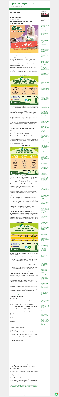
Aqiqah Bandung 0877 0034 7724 (24, 4)
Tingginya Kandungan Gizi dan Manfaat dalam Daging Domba (45, 89)
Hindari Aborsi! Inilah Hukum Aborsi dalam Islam (45, 317)
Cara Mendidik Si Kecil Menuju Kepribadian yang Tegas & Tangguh (44, 249)
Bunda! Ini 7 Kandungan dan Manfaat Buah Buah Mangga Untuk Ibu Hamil (45, 209)
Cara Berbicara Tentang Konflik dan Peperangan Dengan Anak (44, 220)
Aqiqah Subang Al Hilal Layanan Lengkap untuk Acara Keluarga (45, 76)
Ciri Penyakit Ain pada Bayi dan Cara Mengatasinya (44, 327)
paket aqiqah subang (16, 387)
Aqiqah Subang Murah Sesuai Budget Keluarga (45, 71)
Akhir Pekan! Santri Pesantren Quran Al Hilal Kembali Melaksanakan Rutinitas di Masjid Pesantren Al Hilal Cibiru (45, 54)
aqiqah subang (21, 385)
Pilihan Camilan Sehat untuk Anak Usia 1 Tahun (44, 303)
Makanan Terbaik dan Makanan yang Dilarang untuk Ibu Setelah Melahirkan (45, 146)
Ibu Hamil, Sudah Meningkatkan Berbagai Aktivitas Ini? (44, 323)
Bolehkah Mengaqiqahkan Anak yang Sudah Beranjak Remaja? (44, 41)
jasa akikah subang (35, 385)
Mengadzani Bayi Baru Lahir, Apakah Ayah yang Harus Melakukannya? (45, 309)
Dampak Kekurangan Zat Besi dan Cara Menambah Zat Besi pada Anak (45, 306)
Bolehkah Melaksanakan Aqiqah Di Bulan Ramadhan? (45, 296)
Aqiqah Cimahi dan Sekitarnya (21, 8)
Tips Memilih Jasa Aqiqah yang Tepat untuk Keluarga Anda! (44, 246)
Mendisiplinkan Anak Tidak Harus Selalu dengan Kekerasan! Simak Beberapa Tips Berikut (44, 224)
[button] (56, 394)
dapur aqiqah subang (27, 385)
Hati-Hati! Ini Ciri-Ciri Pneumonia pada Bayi (44, 105)
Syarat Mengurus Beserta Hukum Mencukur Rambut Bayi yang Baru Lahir (44, 119)
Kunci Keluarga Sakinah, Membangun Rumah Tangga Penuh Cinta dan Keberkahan (45, 68)
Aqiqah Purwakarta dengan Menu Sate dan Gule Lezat (44, 80)
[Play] (42, 16)
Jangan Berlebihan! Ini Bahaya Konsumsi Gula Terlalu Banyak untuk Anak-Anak (45, 143)
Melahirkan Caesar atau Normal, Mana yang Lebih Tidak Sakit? (44, 278)
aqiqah (25, 377)
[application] (45, 15)
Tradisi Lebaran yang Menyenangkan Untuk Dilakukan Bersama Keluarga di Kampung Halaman (45, 175)
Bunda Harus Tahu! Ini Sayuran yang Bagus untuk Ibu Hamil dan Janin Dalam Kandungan (45, 128)
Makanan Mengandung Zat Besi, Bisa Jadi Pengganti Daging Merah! (44, 264)
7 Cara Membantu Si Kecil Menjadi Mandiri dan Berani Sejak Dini (44, 171)
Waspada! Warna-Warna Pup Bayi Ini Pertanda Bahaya (44, 287)
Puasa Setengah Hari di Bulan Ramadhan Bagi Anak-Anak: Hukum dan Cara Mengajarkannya (45, 183)
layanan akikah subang (20, 386)
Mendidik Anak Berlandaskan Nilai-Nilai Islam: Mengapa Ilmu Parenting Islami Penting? (45, 231)
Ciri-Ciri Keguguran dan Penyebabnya (44, 256)
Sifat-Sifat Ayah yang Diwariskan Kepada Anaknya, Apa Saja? (45, 239)
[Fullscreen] (48, 16)
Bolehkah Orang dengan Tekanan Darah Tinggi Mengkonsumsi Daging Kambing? (44, 150)
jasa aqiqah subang (13, 386)
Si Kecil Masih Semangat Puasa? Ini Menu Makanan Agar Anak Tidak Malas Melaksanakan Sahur (44, 179)
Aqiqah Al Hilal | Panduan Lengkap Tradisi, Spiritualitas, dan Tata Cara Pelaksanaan (45, 98)
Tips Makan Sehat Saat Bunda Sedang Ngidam (45, 301)
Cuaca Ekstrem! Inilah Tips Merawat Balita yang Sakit (44, 212)
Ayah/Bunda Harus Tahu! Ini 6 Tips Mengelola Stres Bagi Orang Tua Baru (45, 50)
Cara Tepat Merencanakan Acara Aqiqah (44, 131)
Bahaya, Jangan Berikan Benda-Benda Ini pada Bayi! (44, 315)
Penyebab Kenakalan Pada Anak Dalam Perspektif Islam (45, 189)
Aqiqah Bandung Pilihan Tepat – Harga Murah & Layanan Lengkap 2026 (45, 23)
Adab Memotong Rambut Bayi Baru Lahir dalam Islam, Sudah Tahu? (45, 139)
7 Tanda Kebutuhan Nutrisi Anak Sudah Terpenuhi (44, 168)
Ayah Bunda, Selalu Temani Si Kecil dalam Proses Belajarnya (45, 62)
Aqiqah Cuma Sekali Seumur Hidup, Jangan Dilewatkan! (45, 74)
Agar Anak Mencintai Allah (44, 66)
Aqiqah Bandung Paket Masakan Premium (44, 44)
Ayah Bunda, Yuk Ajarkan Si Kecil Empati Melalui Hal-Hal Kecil (45, 59)
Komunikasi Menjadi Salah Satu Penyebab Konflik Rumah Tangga (45, 275)
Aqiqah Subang (15, 17)
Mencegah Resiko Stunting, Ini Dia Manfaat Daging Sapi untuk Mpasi (45, 290)
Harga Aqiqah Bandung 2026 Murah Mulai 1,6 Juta (45, 28)
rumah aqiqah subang (23, 387)
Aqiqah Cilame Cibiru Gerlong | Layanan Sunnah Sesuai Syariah (45, 91)
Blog (28, 8)
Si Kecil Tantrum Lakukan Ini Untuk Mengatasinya (45, 201)
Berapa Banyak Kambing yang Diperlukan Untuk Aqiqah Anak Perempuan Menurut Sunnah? (45, 192)
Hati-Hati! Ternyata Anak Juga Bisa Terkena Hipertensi (45, 196)
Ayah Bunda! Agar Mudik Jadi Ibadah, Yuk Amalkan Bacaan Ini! (45, 101)
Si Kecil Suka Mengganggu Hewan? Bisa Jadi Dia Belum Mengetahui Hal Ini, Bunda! (45, 95)
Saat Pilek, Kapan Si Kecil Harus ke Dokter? (44, 313)
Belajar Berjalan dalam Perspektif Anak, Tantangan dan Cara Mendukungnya (44, 243)
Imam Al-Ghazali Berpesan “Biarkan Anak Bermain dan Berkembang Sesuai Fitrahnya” (45, 112)
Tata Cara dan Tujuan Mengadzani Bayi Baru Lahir (45, 107)
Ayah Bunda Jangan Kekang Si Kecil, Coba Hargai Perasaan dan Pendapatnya (45, 47)
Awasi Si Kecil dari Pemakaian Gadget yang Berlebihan (45, 64)
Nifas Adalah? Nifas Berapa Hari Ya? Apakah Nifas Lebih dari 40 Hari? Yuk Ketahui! (45, 320)
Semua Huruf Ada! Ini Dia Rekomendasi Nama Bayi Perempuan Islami (44, 258)
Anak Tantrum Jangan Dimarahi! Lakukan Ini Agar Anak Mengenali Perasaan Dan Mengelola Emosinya (45, 165)
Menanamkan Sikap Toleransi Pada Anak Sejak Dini (45, 203)
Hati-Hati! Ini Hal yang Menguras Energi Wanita (44, 187)
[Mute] (47, 16)
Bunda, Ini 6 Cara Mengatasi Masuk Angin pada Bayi (45, 215)
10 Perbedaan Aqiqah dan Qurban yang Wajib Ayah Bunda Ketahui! (44, 154)
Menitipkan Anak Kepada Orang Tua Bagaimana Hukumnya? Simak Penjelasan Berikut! (45, 158)
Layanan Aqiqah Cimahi (18, 294)
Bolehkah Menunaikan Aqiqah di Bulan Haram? (45, 198)
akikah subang (16, 385)
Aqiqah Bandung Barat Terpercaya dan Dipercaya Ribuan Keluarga (44, 86)
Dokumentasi (33, 8)
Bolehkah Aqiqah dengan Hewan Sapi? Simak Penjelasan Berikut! (45, 136)
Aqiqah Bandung (12, 8)
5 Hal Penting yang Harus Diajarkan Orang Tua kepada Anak (44, 115)
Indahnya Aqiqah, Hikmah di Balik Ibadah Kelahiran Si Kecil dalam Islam (45, 31)
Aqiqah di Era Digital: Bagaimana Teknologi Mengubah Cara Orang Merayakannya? (44, 236)
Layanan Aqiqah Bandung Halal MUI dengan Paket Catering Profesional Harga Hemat (44, 37)
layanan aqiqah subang (28, 386)
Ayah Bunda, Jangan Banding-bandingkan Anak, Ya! (45, 122)
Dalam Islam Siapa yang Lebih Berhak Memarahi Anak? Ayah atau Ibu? (45, 253)
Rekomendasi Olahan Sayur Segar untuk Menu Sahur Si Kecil (44, 293)
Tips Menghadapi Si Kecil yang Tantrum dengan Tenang (45, 133)
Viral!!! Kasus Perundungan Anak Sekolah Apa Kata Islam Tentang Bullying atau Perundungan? (45, 228)
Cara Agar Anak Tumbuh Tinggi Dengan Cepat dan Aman (44, 284)
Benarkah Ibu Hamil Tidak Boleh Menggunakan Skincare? (45, 124)
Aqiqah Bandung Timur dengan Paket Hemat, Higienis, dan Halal (45, 82)
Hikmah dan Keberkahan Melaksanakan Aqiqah (44, 270)
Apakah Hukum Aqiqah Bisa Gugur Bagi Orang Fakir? (44, 109)
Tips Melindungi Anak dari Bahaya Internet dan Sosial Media (44, 206)
